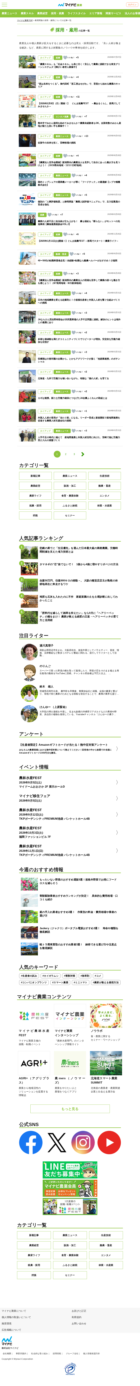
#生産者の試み (29, 975)
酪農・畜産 (105, 485)
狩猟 (35, 515)
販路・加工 (70, 485)
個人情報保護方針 (91, 1353)
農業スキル (27, 13)
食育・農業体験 (70, 495)
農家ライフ (35, 495)
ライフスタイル (77, 13)
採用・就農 (57, 13)
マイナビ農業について (14, 1310)
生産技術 (104, 475)
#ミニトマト (80, 982)
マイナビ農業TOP (25, 20)
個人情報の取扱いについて (16, 1317)
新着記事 (35, 475)
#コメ (98, 975)
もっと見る (70, 1109)
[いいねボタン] (65, 58)
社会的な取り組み (39, 1353)
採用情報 (57, 1353)
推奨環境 (6, 1323)
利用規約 (76, 1317)
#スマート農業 (60, 982)
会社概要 (7, 1353)
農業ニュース (9, 13)
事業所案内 (21, 1353)
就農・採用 (35, 505)
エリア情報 (95, 13)
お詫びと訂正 (79, 1310)
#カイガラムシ (51, 975)
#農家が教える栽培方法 (106, 982)
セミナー (70, 515)
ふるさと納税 (70, 505)
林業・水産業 (104, 505)
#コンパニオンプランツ (34, 982)
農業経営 (42, 13)
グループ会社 (72, 1353)
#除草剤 (85, 975)
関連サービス (113, 13)
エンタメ (104, 495)
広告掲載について (11, 1329)
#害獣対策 (69, 975)
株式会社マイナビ (10, 1348)
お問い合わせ (79, 1323)
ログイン (132, 4)
